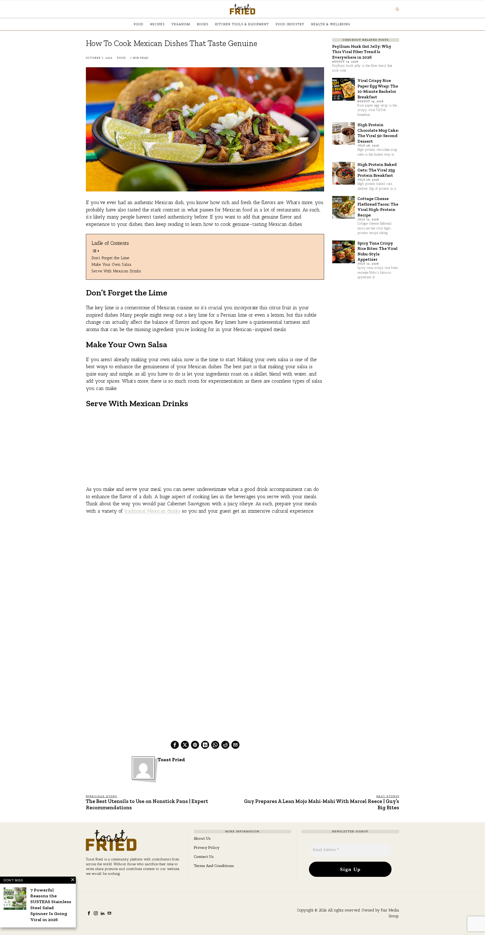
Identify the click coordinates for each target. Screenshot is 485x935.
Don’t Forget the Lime (110, 257)
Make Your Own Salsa (111, 264)
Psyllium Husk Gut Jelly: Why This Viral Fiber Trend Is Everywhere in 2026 (361, 52)
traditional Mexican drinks (152, 511)
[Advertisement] (205, 450)
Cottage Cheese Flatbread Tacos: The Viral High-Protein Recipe (377, 206)
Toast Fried (171, 760)
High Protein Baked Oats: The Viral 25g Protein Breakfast (377, 170)
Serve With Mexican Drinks (116, 271)
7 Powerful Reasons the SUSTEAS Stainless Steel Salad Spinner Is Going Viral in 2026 (50, 904)
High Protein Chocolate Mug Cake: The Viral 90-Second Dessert (378, 132)
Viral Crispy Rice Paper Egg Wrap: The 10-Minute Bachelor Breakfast (377, 88)
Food (121, 57)
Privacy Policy (206, 847)
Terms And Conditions (214, 865)
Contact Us (204, 856)
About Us (202, 838)
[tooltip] (175, 745)
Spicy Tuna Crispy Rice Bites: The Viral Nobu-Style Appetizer (377, 251)
